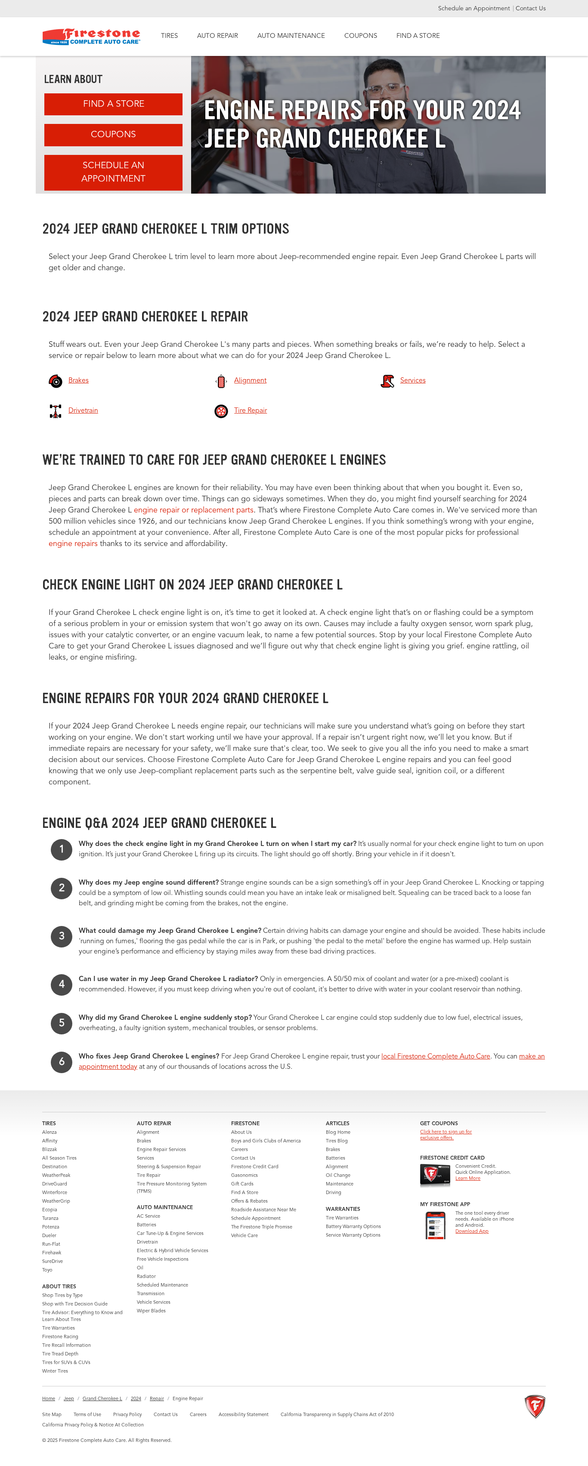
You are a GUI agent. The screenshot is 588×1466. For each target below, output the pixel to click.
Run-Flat (51, 1244)
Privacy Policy (127, 1415)
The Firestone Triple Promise (261, 1227)
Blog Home (338, 1132)
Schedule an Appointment (475, 9)
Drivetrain (147, 1242)
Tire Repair (149, 1175)
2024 (136, 1399)
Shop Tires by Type (62, 1295)
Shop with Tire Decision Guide (75, 1304)
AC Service (148, 1216)
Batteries (146, 1225)
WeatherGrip (56, 1201)
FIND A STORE (418, 36)
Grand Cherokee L (102, 1399)
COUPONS (360, 36)
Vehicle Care (244, 1236)
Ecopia (49, 1210)
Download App (472, 1231)
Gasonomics (244, 1175)
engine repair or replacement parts (194, 510)
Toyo (47, 1270)
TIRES (169, 36)
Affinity (49, 1141)
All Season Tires (59, 1158)
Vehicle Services (153, 1302)
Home (48, 1399)
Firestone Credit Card (255, 1167)
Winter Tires (55, 1371)
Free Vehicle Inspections (163, 1259)
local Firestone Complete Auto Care (435, 1056)
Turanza (50, 1218)
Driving (333, 1193)
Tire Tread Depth (60, 1354)
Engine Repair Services (161, 1150)
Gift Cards (242, 1184)
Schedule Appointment (256, 1218)
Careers (239, 1150)
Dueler (49, 1236)
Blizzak (49, 1150)
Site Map (52, 1415)
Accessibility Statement (244, 1415)
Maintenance (339, 1184)
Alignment (148, 1132)
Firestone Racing (60, 1337)
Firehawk (51, 1253)
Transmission (150, 1294)
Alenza (49, 1132)
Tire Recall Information (66, 1345)
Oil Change (338, 1175)
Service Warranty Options (353, 1235)
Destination (54, 1167)
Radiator (146, 1277)
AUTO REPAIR (217, 36)
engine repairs (74, 544)
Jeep (69, 1399)
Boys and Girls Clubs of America (266, 1141)
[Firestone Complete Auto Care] (91, 36)
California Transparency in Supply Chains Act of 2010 (337, 1415)
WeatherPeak (56, 1175)
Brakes (144, 1141)
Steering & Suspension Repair (169, 1167)
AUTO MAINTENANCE (291, 36)
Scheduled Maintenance (162, 1285)
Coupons (113, 134)
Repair (157, 1399)
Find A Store (113, 104)
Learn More (467, 1178)
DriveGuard (54, 1184)
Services (145, 1158)
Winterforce (54, 1193)
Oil (140, 1268)
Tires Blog (337, 1141)
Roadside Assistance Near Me (263, 1210)
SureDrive (52, 1261)
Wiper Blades (151, 1311)
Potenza (50, 1227)
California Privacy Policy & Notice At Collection (93, 1425)
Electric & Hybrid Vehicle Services (172, 1251)
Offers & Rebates (249, 1201)
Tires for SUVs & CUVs (66, 1363)
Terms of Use (87, 1415)
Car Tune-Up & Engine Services (170, 1233)
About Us (241, 1132)
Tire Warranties (58, 1328)
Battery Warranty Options (353, 1227)
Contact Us (531, 9)
